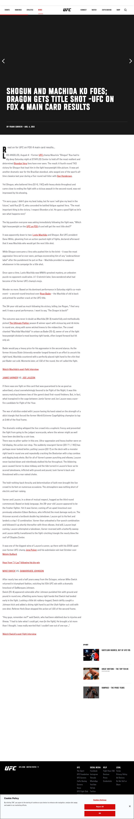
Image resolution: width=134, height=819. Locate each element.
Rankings (18, 10)
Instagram (94, 774)
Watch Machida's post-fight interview (20, 369)
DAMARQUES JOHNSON (32, 571)
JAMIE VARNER (10, 378)
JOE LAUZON (28, 378)
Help (105, 767)
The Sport (80, 771)
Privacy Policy (121, 774)
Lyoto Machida (40, 235)
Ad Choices (120, 778)
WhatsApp (94, 781)
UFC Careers (81, 778)
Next (129, 61)
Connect (83, 10)
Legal (118, 767)
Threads (93, 778)
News (40, 10)
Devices (106, 774)
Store (79, 788)
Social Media (95, 767)
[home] (67, 10)
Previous (4, 61)
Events (7, 10)
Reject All (100, 807)
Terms (118, 771)
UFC (41, 155)
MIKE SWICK (8, 571)
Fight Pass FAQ (109, 771)
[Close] (130, 806)
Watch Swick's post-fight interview (19, 634)
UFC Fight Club (82, 791)
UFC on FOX (32, 226)
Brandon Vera (20, 163)
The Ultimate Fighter (19, 323)
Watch (94, 10)
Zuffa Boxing (106, 10)
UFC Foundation (83, 774)
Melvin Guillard (9, 554)
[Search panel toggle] (125, 10)
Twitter (93, 791)
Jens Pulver (31, 550)
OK (100, 813)
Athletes (30, 10)
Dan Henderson (64, 176)
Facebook (93, 771)
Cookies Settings (99, 800)
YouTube (93, 785)
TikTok (92, 788)
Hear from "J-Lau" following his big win (21, 562)
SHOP (118, 10)
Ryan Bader (45, 294)
